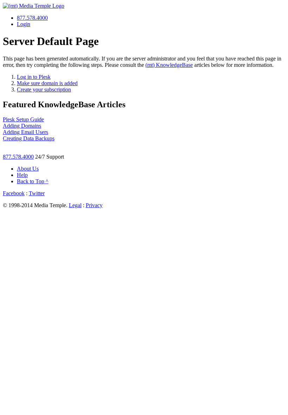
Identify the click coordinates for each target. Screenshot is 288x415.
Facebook (14, 193)
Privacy (94, 205)
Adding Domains (22, 126)
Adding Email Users (25, 132)
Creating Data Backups (28, 138)
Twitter (37, 193)
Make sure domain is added (47, 83)
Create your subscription (44, 89)
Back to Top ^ (32, 181)
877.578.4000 (32, 18)
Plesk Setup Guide (23, 119)
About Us (28, 169)
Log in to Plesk (34, 77)
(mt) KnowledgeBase (169, 65)
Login (23, 24)
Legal (75, 205)
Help (22, 175)
